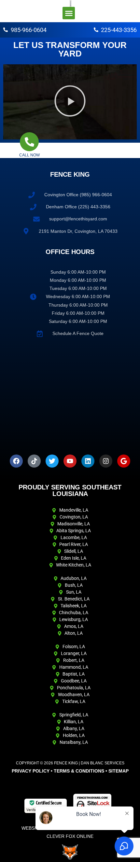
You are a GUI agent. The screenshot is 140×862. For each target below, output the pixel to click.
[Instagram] (105, 461)
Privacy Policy (30, 771)
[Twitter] (52, 461)
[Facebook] (16, 461)
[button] (69, 13)
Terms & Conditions (79, 771)
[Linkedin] (87, 461)
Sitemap (118, 771)
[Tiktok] (34, 461)
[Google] (123, 461)
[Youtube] (70, 461)
